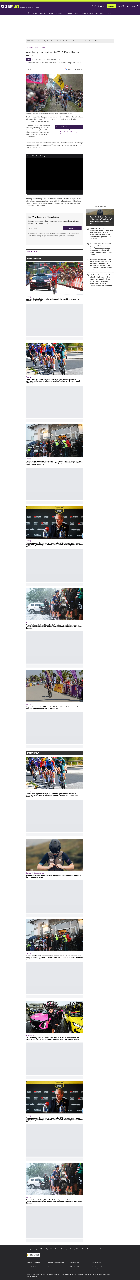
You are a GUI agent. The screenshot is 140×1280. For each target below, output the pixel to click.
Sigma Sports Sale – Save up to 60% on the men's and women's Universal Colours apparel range (101, 220)
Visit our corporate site (94, 1249)
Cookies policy (96, 1263)
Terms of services (51, 233)
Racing (42, 13)
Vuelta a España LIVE (45, 41)
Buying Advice (87, 13)
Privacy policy (74, 1263)
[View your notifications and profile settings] (128, 6)
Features (100, 13)
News (34, 13)
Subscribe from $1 (91, 41)
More (109, 13)
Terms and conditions (33, 1263)
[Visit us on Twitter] (95, 6)
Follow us (69, 69)
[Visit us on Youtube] (101, 6)
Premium (68, 13)
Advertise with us (75, 1267)
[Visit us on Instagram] (98, 6)
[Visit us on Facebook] (92, 6)
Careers (50, 1267)
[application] (54, 174)
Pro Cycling (29, 47)
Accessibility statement (34, 1267)
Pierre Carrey (38, 59)
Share (30, 69)
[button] (135, 6)
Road (43, 47)
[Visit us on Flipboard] (104, 6)
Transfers (76, 41)
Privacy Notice (32, 235)
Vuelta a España (62, 41)
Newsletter (80, 69)
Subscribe (111, 6)
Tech (77, 13)
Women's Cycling (55, 13)
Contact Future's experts (56, 1263)
